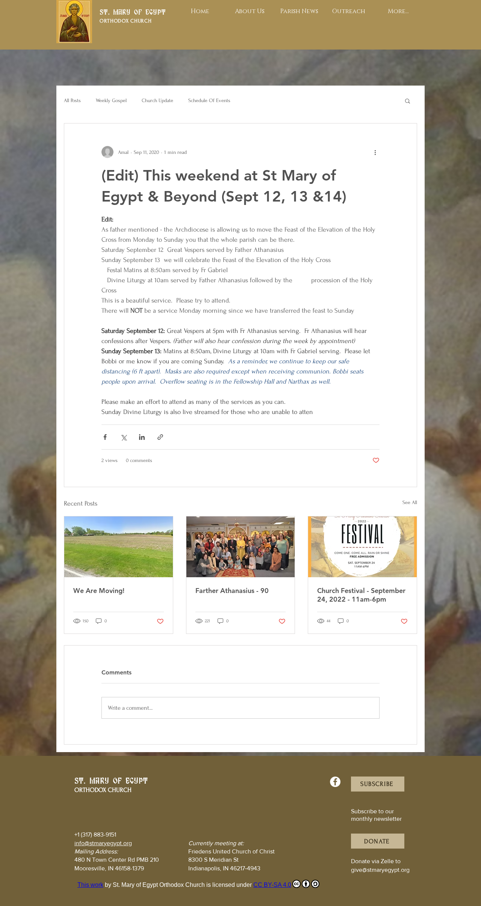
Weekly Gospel (111, 100)
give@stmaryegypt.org (380, 870)
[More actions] (375, 152)
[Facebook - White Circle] (335, 782)
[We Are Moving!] (118, 546)
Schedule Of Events (209, 100)
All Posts (72, 100)
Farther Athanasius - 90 (232, 590)
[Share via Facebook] (105, 437)
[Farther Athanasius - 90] (240, 546)
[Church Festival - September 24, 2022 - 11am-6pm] (362, 546)
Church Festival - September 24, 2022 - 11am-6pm (361, 594)
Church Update (157, 100)
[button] (407, 101)
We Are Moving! (98, 590)
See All (409, 502)
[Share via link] (160, 437)
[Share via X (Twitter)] (123, 437)
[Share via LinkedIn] (141, 437)
